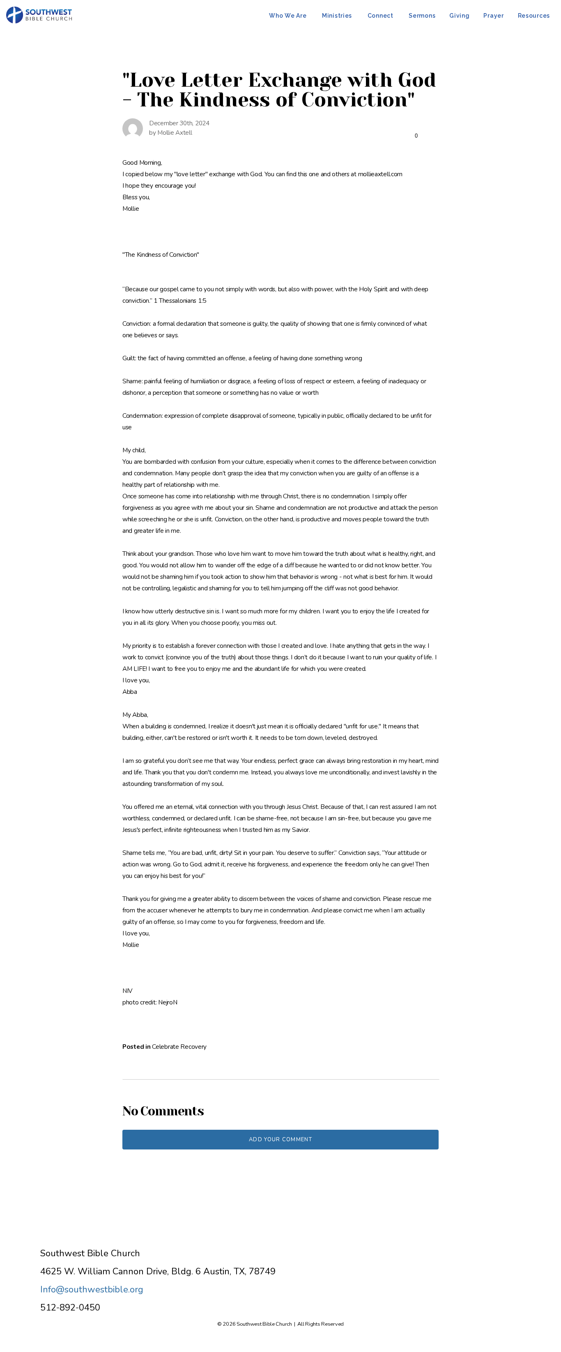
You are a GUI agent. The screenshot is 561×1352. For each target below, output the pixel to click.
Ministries (338, 15)
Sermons (422, 15)
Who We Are (288, 15)
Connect (381, 15)
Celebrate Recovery (179, 1046)
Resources (534, 15)
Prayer (493, 15)
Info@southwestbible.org (91, 1289)
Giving (459, 15)
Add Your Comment (280, 1139)
